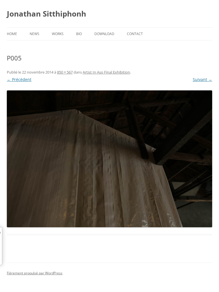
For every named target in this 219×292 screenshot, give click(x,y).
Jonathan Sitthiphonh (46, 14)
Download (104, 33)
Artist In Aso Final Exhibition (106, 72)
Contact (135, 33)
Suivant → (202, 79)
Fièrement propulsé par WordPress (34, 273)
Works (58, 33)
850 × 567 (65, 72)
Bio (79, 33)
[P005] (109, 158)
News (34, 33)
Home (12, 33)
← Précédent (19, 79)
